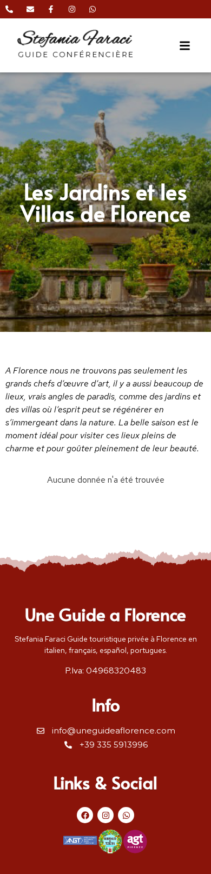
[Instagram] (105, 815)
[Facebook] (85, 815)
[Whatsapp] (126, 815)
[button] (185, 46)
